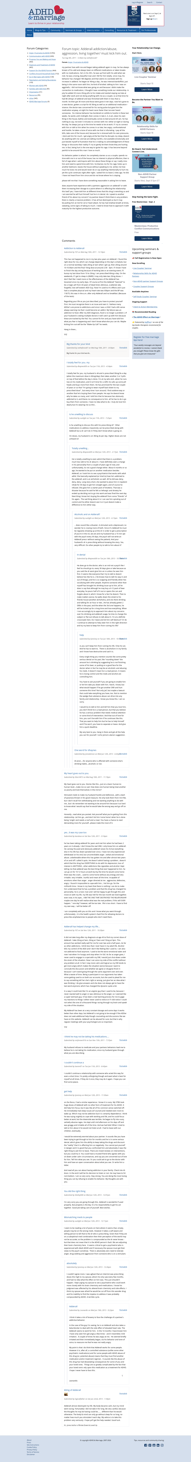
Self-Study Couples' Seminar (145, 296)
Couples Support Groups (143, 286)
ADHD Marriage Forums (38, 101)
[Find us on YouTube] (154, 1446)
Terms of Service (33, 1452)
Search (149, 2)
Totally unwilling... (80, 448)
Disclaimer (31, 1454)
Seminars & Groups (73, 30)
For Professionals (148, 30)
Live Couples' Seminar (142, 268)
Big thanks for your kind (78, 344)
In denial (81, 554)
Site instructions (33, 1445)
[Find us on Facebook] (146, 1446)
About (29, 35)
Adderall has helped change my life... (82, 926)
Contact (159, 2)
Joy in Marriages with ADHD (39, 77)
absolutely (72, 1263)
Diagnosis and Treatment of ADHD (42, 65)
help (82, 635)
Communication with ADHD (39, 56)
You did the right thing (74, 1191)
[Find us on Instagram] (162, 1446)
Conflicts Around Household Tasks (42, 74)
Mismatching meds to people (78, 1217)
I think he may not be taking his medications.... (86, 1036)
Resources (33, 95)
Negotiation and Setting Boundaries (42, 80)
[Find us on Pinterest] (150, 1446)
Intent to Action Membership (145, 307)
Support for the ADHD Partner (40, 70)
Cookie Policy (32, 1447)
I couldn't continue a (74, 1062)
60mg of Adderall (72, 1390)
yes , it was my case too (75, 832)
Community (55, 30)
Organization (34, 92)
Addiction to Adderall (74, 248)
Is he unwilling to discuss (81, 414)
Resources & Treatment (126, 30)
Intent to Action (93, 30)
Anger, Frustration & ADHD (78, 62)
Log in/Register (137, 2)
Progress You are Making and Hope (42, 59)
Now (155, 19)
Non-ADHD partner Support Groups (148, 281)
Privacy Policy (32, 1450)
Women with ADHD (36, 86)
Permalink (123, 252)
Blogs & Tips (40, 30)
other (31, 98)
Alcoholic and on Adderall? (87, 514)
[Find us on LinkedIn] (158, 1446)
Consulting (109, 30)
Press (29, 1442)
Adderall (73, 1306)
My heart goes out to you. (76, 773)
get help (68, 1091)
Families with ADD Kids (37, 89)
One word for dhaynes (85, 750)
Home (29, 30)
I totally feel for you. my (78, 362)
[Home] (46, 13)
